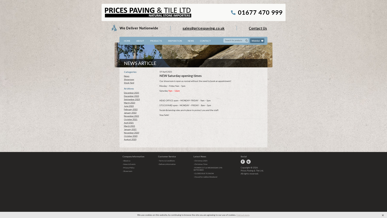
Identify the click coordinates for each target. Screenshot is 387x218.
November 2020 (131, 132)
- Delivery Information (167, 164)
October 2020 (130, 136)
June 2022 (129, 106)
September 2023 (132, 99)
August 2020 (130, 139)
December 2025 (131, 92)
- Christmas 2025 (200, 161)
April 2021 (129, 122)
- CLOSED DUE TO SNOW (204, 173)
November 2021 (131, 116)
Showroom (129, 79)
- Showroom (127, 171)
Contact (205, 41)
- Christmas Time (200, 164)
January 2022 (130, 112)
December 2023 (131, 96)
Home (127, 41)
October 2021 (130, 119)
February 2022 (131, 109)
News (191, 41)
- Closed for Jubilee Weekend (205, 177)
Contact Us (258, 28)
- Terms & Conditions (166, 161)
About (140, 41)
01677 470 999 (260, 12)
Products (156, 41)
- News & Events (129, 164)
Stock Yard (129, 82)
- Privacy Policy (128, 168)
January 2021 (130, 129)
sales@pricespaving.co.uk (204, 28)
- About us (126, 161)
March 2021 (129, 126)
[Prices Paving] (148, 17)
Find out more (242, 215)
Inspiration (175, 41)
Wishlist (256, 40)
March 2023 (129, 102)
